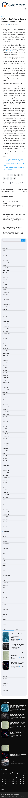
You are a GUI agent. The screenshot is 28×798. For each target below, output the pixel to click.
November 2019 (6, 443)
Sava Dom (13, 794)
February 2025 (6, 292)
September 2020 (6, 419)
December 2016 (6, 514)
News (4, 587)
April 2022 (5, 372)
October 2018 (5, 475)
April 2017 (5, 506)
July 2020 (5, 423)
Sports (4, 612)
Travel (4, 621)
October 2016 (5, 516)
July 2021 (5, 394)
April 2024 (5, 316)
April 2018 (5, 489)
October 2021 (5, 387)
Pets (2, 16)
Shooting (4, 604)
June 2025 (5, 282)
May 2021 (5, 399)
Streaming (5, 614)
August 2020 (5, 421)
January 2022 (5, 380)
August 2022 (5, 362)
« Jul (2, 789)
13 (13, 779)
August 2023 (5, 336)
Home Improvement (7, 572)
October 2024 (5, 301)
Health (4, 570)
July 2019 (5, 453)
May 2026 (5, 255)
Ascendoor (8, 796)
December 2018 (6, 470)
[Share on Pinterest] (22, 175)
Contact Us (5, 676)
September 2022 (6, 360)
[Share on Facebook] (8, 175)
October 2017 (5, 497)
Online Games (5, 590)
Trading (4, 619)
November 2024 (6, 299)
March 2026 (5, 260)
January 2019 (5, 467)
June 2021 (5, 397)
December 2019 (6, 441)
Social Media (5, 609)
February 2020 (6, 436)
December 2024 (6, 297)
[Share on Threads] (11, 178)
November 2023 (6, 328)
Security (4, 599)
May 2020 (5, 428)
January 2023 (5, 350)
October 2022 (5, 358)
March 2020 (5, 433)
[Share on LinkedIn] (15, 175)
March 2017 (5, 509)
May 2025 (5, 284)
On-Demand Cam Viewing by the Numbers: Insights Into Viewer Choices (17, 654)
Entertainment (6, 543)
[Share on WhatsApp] (18, 175)
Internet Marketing (6, 575)
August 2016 (5, 519)
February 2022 (6, 377)
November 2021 (6, 384)
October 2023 (5, 331)
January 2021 (5, 409)
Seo (3, 602)
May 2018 (5, 487)
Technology (5, 616)
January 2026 (5, 265)
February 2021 (6, 406)
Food (4, 553)
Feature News (5, 548)
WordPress (21, 796)
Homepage (5, 678)
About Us (4, 681)
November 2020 (6, 414)
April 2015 (5, 526)
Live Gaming (5, 582)
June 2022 (5, 367)
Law (3, 577)
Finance (4, 550)
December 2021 (6, 382)
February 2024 (6, 321)
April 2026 (5, 257)
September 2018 (6, 477)
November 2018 (6, 472)
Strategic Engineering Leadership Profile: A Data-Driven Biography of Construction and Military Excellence (17, 754)
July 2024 (5, 309)
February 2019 (6, 465)
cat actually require (10, 182)
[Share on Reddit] (4, 178)
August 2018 (5, 480)
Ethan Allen (5, 24)
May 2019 (5, 458)
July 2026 (5, 250)
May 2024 (5, 314)
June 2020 (5, 426)
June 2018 (5, 485)
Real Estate (5, 597)
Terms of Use (5, 690)
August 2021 (5, 392)
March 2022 (5, 375)
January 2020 (5, 438)
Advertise (5, 685)
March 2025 (5, 289)
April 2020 (5, 431)
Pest (3, 592)
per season (17, 182)
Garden (4, 560)
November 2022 (6, 355)
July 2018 (5, 482)
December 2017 (6, 494)
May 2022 (5, 370)
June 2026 (5, 253)
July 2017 (5, 502)
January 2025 (5, 294)
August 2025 (5, 277)
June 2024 (5, 311)
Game (4, 558)
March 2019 (5, 463)
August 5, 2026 (14, 648)
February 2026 (6, 262)
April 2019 (5, 460)
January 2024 (5, 323)
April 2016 (5, 524)
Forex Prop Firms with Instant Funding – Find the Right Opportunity (17, 663)
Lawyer (4, 580)
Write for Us (5, 683)
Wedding (4, 624)
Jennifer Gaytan (15, 639)
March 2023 (5, 348)
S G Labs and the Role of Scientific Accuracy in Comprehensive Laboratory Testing (17, 635)
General (4, 563)
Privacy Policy (5, 688)
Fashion (4, 546)
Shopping (4, 607)
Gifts (4, 568)
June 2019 (5, 455)
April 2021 (5, 402)
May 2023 (5, 343)
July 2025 (5, 279)
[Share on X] (11, 175)
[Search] (25, 9)
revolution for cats (17, 183)
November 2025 (6, 270)
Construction (5, 538)
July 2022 (5, 365)
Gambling (4, 555)
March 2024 (5, 319)
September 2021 (6, 389)
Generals (4, 565)
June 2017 (5, 504)
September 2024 (6, 304)
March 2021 (5, 404)
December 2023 (6, 326)
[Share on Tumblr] (7, 178)
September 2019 (6, 448)
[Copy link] (14, 178)
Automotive (5, 533)
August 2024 (5, 306)
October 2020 (5, 416)
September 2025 (6, 275)
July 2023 (5, 338)
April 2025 (5, 287)
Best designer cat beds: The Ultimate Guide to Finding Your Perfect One (12, 228)
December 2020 (6, 411)
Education (5, 541)
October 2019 (5, 445)
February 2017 (6, 511)
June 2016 (5, 521)
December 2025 (6, 267)
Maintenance (5, 585)
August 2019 (5, 450)
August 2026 (5, 248)
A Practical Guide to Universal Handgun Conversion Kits (17, 645)
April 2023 (5, 345)
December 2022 (6, 353)
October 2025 (5, 272)
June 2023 (5, 340)
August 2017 (5, 499)
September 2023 (6, 333)
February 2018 (6, 492)
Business (4, 536)
